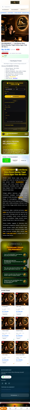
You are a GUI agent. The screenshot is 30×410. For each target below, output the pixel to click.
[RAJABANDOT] (15, 2)
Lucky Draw (6, 160)
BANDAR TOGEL (25, 12)
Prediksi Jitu (23, 160)
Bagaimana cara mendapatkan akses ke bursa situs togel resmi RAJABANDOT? (13, 281)
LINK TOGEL (10, 12)
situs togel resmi (11, 233)
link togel (20, 197)
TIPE (16, 87)
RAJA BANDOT (14, 9)
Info (26, 134)
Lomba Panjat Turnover (15, 160)
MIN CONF (7, 91)
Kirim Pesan (7, 377)
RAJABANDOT (5, 9)
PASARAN (7, 87)
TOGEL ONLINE (17, 12)
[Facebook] (2, 383)
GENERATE (15, 96)
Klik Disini (15, 78)
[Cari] (3, 7)
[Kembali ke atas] (27, 403)
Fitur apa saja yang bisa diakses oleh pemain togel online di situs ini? (13, 268)
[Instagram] (6, 383)
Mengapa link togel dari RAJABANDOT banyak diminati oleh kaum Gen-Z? (13, 262)
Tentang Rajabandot (6, 389)
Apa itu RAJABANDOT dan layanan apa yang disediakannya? (13, 255)
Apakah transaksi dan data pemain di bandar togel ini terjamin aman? (13, 275)
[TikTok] (9, 383)
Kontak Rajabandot (5, 391)
